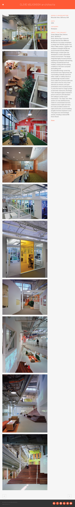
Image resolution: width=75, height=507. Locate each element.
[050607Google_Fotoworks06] (24, 345)
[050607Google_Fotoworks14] (24, 250)
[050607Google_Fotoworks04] (24, 80)
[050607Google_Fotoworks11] (24, 32)
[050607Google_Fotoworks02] (24, 404)
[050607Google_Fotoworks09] (24, 165)
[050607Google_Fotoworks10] (24, 128)
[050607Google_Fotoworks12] (24, 202)
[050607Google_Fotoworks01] (24, 463)
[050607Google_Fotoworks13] (24, 297)
